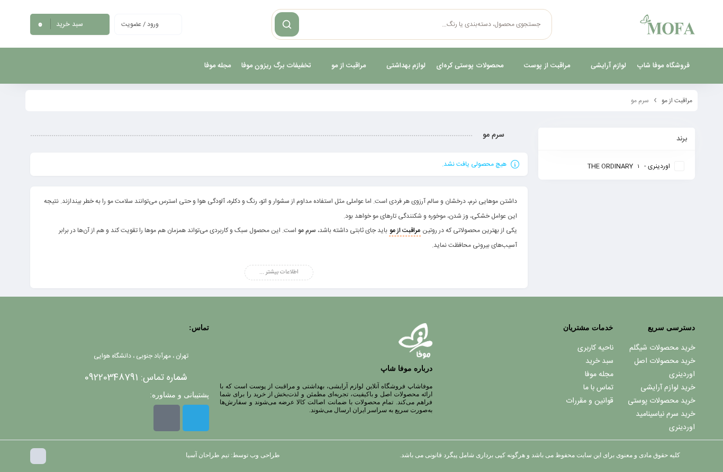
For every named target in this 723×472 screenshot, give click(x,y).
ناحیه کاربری (595, 348)
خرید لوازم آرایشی (667, 387)
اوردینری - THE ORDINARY (629, 166)
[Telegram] (196, 418)
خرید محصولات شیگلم (662, 348)
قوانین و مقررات (589, 401)
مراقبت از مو (677, 100)
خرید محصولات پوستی (661, 401)
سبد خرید (599, 361)
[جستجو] (287, 24)
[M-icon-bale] (166, 418)
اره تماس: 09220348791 (136, 377)
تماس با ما (598, 387)
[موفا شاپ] (667, 24)
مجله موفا (599, 374)
